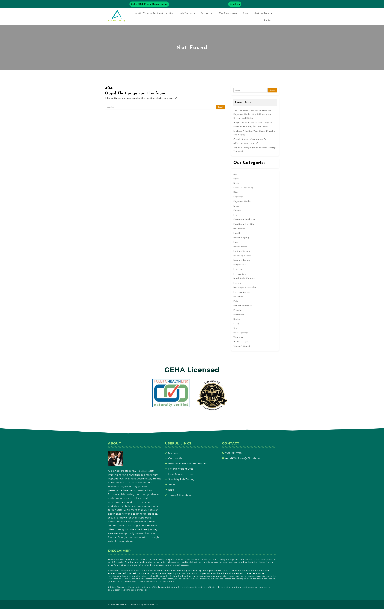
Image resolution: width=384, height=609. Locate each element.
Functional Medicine (244, 219)
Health (237, 233)
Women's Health (241, 346)
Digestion (238, 197)
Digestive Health (242, 201)
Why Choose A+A (228, 13)
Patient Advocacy (242, 306)
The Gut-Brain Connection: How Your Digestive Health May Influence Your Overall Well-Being (253, 114)
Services (205, 13)
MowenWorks (151, 604)
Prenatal (237, 310)
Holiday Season (241, 251)
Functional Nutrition (244, 224)
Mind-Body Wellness (244, 278)
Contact (268, 20)
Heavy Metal (240, 247)
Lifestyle (238, 269)
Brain (236, 183)
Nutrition (238, 297)
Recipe (236, 319)
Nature (237, 283)
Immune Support (242, 260)
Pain (235, 301)
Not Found (192, 47)
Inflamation (239, 265)
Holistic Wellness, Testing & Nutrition (154, 13)
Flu (235, 215)
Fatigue (237, 210)
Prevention (239, 315)
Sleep (236, 324)
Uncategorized (240, 333)
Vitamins (238, 337)
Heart (236, 242)
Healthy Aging (241, 238)
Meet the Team (261, 13)
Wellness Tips (240, 342)
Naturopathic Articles (244, 287)
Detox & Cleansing (243, 188)
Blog (245, 13)
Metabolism (239, 274)
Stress (236, 328)
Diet (235, 192)
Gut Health (239, 229)
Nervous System (241, 292)
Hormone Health (242, 256)
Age (235, 174)
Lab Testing (186, 13)
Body (236, 179)
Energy (237, 206)
